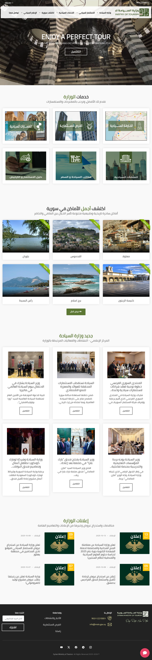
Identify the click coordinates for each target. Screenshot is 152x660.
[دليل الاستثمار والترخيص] (26, 165)
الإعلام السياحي (30, 13)
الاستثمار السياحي (87, 13)
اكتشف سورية (47, 13)
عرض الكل (74, 311)
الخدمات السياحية (66, 13)
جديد (76, 335)
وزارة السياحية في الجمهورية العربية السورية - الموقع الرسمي (132, 12)
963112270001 (99, 618)
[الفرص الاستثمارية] (76, 125)
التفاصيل (76, 51)
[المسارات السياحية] (26, 125)
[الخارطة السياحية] (126, 125)
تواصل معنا (14, 13)
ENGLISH (8, 2)
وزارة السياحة (105, 13)
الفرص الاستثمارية (52, 624)
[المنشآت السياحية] (126, 165)
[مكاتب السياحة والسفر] (76, 165)
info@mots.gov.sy (98, 624)
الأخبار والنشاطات (53, 618)
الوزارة (76, 520)
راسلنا (58, 631)
